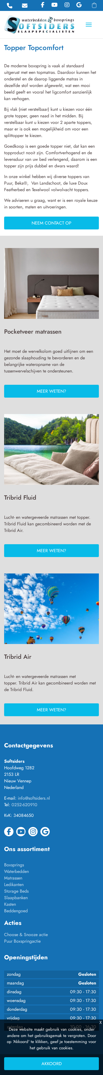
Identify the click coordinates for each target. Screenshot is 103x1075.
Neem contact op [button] (51, 223)
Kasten (10, 904)
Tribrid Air (17, 656)
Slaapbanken (16, 898)
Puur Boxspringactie (22, 941)
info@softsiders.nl (34, 798)
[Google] (79, 5)
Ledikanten (14, 884)
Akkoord (51, 1064)
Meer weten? (51, 391)
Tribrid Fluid (20, 497)
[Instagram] (67, 5)
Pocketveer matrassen (33, 331)
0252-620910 (24, 805)
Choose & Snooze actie (26, 934)
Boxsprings (14, 865)
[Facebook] (42, 5)
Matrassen (13, 878)
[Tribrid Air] (51, 610)
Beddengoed (16, 911)
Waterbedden (16, 871)
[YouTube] (54, 5)
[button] (94, 5)
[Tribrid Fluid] (51, 451)
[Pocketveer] (51, 285)
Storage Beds (16, 891)
